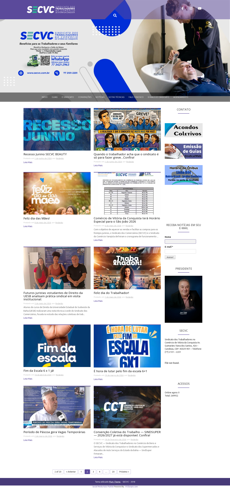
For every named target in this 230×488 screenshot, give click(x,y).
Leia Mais (27, 162)
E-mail (169, 247)
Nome (168, 237)
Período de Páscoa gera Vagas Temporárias (54, 432)
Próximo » (124, 471)
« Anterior (71, 471)
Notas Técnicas (116, 97)
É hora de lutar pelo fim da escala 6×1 (120, 371)
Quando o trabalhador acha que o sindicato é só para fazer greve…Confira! (126, 156)
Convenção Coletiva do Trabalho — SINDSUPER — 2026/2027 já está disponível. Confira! (127, 433)
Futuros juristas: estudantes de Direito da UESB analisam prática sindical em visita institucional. (53, 296)
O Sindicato (68, 97)
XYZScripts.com (131, 487)
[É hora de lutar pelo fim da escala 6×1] (127, 346)
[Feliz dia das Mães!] (57, 193)
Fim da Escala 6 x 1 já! (38, 371)
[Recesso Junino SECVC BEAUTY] (57, 129)
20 (113, 471)
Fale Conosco (136, 97)
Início (45, 97)
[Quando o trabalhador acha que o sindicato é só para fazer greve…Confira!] (127, 129)
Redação (60, 158)
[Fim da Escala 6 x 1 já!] (57, 345)
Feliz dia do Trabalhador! (111, 293)
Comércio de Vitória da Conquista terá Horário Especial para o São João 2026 (127, 220)
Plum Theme (114, 482)
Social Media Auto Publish (103, 487)
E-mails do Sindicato (158, 97)
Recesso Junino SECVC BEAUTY (45, 154)
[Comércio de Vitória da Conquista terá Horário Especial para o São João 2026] (127, 193)
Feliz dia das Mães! (36, 218)
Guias (54, 97)
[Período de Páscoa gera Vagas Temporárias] (57, 407)
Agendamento (180, 97)
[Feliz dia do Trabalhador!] (127, 268)
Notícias (100, 97)
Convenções (84, 97)
